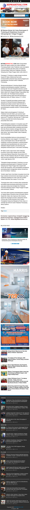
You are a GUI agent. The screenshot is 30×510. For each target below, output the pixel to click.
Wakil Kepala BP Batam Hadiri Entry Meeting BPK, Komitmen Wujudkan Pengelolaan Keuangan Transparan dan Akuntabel (17, 468)
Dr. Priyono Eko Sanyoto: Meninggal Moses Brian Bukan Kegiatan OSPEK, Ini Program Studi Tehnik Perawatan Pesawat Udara (17, 428)
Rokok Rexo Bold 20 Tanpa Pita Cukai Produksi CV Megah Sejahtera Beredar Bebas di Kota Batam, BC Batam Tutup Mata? (18, 388)
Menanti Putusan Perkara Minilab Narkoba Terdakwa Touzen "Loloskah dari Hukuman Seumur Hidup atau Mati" (17, 456)
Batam (5, 211)
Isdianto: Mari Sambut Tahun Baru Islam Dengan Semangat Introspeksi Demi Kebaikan (16, 496)
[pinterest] (18, 1)
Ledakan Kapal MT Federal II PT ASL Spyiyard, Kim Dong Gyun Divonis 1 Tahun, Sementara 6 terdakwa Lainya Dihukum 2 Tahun (17, 414)
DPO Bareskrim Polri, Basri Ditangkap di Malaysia (16, 420)
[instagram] (16, 1)
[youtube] (21, 1)
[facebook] (9, 1)
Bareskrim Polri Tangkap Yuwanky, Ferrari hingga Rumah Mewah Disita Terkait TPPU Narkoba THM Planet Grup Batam (17, 408)
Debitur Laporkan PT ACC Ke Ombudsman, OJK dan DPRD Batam (17, 482)
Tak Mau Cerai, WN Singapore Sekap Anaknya (15, 447)
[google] (12, 1)
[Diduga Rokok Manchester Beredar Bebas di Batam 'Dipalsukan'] (4, 353)
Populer (5, 348)
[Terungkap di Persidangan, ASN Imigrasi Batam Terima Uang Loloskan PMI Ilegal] (4, 359)
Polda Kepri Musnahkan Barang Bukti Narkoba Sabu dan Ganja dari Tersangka (16, 488)
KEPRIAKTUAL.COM (18, 507)
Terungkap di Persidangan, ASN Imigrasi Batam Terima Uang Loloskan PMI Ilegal (18, 359)
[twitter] (14, 1)
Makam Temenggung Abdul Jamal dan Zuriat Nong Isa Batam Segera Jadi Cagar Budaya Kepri (18, 373)
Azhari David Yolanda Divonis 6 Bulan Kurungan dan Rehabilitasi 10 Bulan (15, 461)
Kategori (24, 348)
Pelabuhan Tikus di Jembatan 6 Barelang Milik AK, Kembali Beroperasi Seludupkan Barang (14, 240)
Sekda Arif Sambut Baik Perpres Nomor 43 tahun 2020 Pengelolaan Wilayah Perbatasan (17, 501)
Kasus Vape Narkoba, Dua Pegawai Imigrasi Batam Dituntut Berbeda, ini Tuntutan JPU (17, 366)
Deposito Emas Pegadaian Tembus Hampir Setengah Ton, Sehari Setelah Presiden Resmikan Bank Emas (17, 475)
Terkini (15, 348)
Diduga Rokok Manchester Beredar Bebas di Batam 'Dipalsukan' (17, 351)
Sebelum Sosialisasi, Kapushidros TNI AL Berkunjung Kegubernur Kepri (16, 440)
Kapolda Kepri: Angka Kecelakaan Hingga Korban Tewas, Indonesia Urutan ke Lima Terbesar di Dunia (16, 435)
